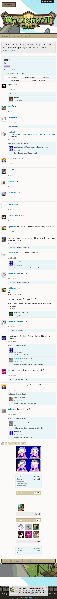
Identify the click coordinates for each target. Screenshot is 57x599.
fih (9, 238)
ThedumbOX (13, 118)
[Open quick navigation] (54, 36)
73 (39, 485)
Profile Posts (12, 77)
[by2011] (36, 534)
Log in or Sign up (47, 1)
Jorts (10, 336)
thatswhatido (13, 204)
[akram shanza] (36, 507)
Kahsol (10, 126)
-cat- (9, 94)
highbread (12, 227)
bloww (16, 397)
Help (54, 594)
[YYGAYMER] (28, 526)
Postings (46, 77)
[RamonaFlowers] (20, 526)
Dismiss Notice (47, 588)
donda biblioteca (13, 247)
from (38, 551)
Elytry (10, 85)
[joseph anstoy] (20, 499)
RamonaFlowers (19, 268)
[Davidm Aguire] (36, 499)
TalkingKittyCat (14, 215)
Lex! (9, 370)
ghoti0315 (12, 170)
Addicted (11, 345)
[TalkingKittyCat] (20, 534)
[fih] (36, 526)
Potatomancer (19, 312)
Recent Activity (30, 77)
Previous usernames (39, 81)
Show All (37, 514)
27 (38, 520)
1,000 (37, 493)
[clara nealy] (28, 507)
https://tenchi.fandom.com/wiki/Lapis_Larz (30, 147)
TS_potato (12, 193)
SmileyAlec (12, 409)
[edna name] (28, 499)
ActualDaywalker (14, 253)
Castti (21, 143)
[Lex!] (28, 534)
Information (15, 81)
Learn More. (9, 50)
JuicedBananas (14, 159)
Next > (23, 443)
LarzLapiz (12, 132)
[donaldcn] (20, 507)
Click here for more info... (27, 594)
